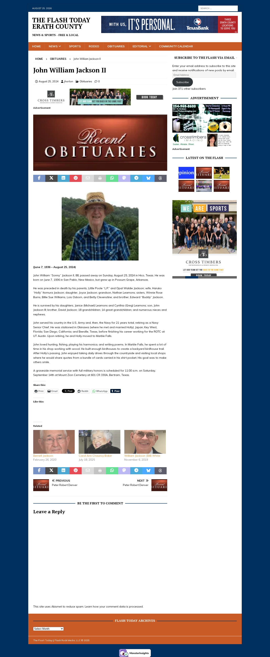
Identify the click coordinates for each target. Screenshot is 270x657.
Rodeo (94, 46)
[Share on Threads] (161, 178)
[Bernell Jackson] (54, 442)
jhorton (68, 81)
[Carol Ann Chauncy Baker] (99, 442)
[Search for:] (218, 8)
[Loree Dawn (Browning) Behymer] (186, 186)
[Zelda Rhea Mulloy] (204, 173)
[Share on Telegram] (136, 178)
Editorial (140, 46)
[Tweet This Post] (51, 178)
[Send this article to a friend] (88, 178)
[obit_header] (100, 168)
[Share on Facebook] (39, 178)
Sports (75, 46)
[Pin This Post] (76, 178)
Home (36, 46)
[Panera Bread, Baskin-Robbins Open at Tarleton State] (204, 186)
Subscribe (182, 82)
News (53, 46)
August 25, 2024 (49, 81)
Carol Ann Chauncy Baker (95, 455)
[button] (100, 143)
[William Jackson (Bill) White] (145, 442)
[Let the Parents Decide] (186, 173)
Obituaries (116, 46)
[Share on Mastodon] (124, 178)
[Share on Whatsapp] (112, 178)
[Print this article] (100, 178)
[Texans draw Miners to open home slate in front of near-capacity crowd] (221, 173)
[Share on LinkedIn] (64, 178)
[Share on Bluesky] (148, 178)
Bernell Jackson (43, 455)
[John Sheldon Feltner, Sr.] (221, 186)
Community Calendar (176, 46)
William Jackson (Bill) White (142, 455)
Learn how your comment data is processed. (114, 606)
